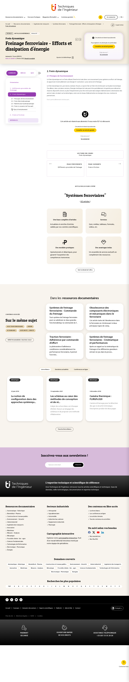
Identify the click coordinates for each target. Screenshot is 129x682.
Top (9, 586)
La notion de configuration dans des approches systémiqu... (23, 399)
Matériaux (10, 530)
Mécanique (10, 536)
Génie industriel (12, 522)
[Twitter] (94, 532)
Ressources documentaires (14, 17)
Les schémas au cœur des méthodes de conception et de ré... (64, 399)
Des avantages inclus (103, 248)
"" (85, 195)
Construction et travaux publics (17, 516)
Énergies (10, 550)
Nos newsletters (95, 536)
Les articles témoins (96, 516)
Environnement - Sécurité (15, 519)
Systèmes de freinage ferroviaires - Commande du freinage (63, 311)
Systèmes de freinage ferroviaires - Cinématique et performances (103, 340)
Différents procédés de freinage (70, 166)
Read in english (30, 58)
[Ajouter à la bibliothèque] (72, 58)
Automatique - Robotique (16, 511)
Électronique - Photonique (16, 547)
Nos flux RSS (94, 539)
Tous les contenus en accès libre (100, 519)
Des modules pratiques (65, 248)
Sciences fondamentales (15, 541)
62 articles (85, 202)
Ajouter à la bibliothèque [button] (64, 57)
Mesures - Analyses (13, 533)
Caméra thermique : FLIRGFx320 (100, 398)
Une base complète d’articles (64, 220)
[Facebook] (89, 532)
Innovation (10, 528)
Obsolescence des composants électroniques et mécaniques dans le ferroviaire (104, 312)
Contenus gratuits (67, 17)
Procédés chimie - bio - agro (16, 538)
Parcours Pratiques (34, 17)
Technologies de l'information (17, 544)
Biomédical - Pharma (14, 513)
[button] (23, 109)
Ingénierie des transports (15, 525)
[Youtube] (98, 532)
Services (103, 220)
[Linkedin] (102, 532)
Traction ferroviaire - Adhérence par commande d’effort (64, 340)
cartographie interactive (67, 538)
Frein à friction (94, 166)
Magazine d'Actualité (50, 17)
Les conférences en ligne (98, 513)
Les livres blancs (95, 511)
